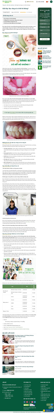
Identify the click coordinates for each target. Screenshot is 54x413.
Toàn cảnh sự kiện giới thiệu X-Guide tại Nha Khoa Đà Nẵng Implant (47, 61)
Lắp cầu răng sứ (44, 389)
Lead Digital (39, 412)
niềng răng (22, 119)
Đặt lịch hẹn (41, 1)
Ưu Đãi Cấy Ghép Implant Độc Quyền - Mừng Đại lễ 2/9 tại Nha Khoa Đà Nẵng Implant (47, 57)
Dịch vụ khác (43, 400)
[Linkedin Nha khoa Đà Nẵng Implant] (35, 402)
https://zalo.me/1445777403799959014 (14, 327)
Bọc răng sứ (13, 112)
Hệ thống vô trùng (28, 389)
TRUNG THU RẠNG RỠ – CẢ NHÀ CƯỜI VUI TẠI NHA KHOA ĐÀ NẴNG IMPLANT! (47, 52)
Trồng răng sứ (44, 398)
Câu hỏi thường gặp (28, 392)
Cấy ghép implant (44, 384)
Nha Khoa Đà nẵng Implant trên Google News (30, 408)
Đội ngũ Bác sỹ (27, 386)
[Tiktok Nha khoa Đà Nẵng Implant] (30, 402)
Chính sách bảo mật (28, 394)
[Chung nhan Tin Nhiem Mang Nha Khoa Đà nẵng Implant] (32, 404)
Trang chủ (4, 5)
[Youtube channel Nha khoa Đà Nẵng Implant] (27, 402)
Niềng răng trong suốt (45, 395)
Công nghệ (26, 388)
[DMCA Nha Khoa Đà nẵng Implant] (26, 404)
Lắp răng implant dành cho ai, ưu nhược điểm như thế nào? (47, 66)
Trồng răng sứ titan (45, 397)
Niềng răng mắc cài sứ (45, 394)
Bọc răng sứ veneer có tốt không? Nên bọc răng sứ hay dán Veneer (24, 336)
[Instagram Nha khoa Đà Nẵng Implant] (32, 402)
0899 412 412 (30, 1)
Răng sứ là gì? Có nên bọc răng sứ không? (24, 366)
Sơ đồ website (27, 396)
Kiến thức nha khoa (10, 5)
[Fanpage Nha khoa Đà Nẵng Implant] (24, 402)
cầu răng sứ (28, 221)
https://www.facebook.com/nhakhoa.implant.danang (18, 329)
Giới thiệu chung (27, 384)
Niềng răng (43, 386)
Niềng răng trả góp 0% (45, 388)
